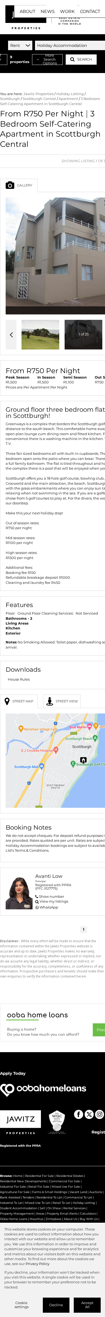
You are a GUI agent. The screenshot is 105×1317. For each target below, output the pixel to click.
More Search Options (50, 59)
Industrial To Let (11, 1203)
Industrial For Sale (13, 1186)
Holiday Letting (70, 94)
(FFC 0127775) (46, 888)
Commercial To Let (78, 1197)
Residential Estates (69, 1176)
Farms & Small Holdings (49, 1192)
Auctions (95, 1192)
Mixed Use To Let (37, 1203)
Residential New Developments (23, 1181)
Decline (56, 1305)
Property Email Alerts (62, 1213)
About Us (70, 1219)
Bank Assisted (10, 1197)
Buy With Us (89, 1219)
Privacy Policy (38, 1264)
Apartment (68, 99)
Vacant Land (78, 1192)
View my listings (54, 901)
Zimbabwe (53, 1219)
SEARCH (84, 59)
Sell (42, 1208)
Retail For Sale (38, 1186)
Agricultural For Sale (15, 1192)
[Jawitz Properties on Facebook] (78, 1114)
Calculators (88, 1213)
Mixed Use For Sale (66, 1186)
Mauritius (36, 1219)
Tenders (28, 1197)
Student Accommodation (18, 1208)
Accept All (87, 1305)
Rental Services (74, 1208)
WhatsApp (49, 907)
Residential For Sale (39, 1176)
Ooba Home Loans (13, 1219)
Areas (40, 1213)
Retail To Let (61, 1203)
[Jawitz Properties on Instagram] (99, 1114)
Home (18, 1176)
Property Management (17, 1213)
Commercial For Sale (64, 1181)
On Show (54, 1208)
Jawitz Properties (38, 94)
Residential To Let (49, 1197)
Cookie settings (22, 1305)
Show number (51, 897)
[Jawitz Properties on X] (89, 1114)
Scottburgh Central (39, 99)
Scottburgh (10, 99)
